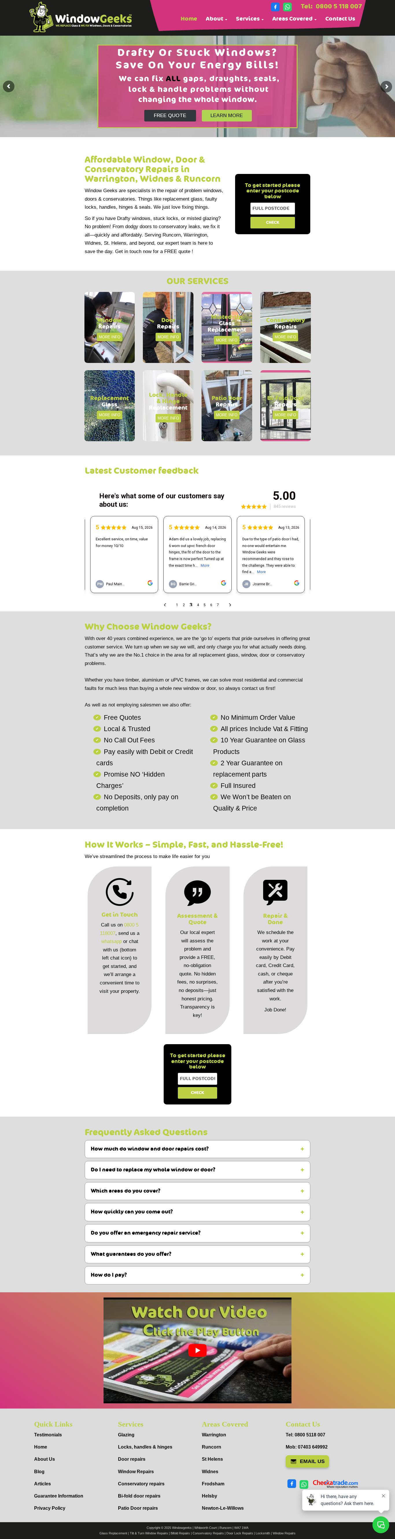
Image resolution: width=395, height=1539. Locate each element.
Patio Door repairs (138, 1508)
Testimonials (48, 1434)
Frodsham (213, 1483)
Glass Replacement (113, 1533)
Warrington (214, 1434)
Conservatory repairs (141, 1483)
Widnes (210, 1471)
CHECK (272, 222)
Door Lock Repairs (239, 1533)
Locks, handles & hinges (145, 1446)
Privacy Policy (49, 1508)
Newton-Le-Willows (223, 1508)
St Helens (212, 1459)
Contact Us (340, 18)
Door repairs (131, 1459)
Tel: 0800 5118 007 (305, 1434)
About (215, 18)
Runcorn (211, 1446)
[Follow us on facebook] (275, 7)
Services (248, 18)
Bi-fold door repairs (139, 1495)
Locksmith (263, 1533)
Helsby (209, 1495)
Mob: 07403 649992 (307, 1446)
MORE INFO (109, 337)
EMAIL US (312, 1461)
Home (189, 18)
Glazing (126, 1434)
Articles (42, 1483)
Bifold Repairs (180, 1533)
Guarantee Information (58, 1495)
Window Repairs (136, 1471)
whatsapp (111, 941)
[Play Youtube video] (197, 1350)
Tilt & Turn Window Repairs (149, 1533)
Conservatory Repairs (208, 1533)
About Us (44, 1459)
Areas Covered (293, 18)
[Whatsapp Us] (287, 7)
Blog (39, 1471)
